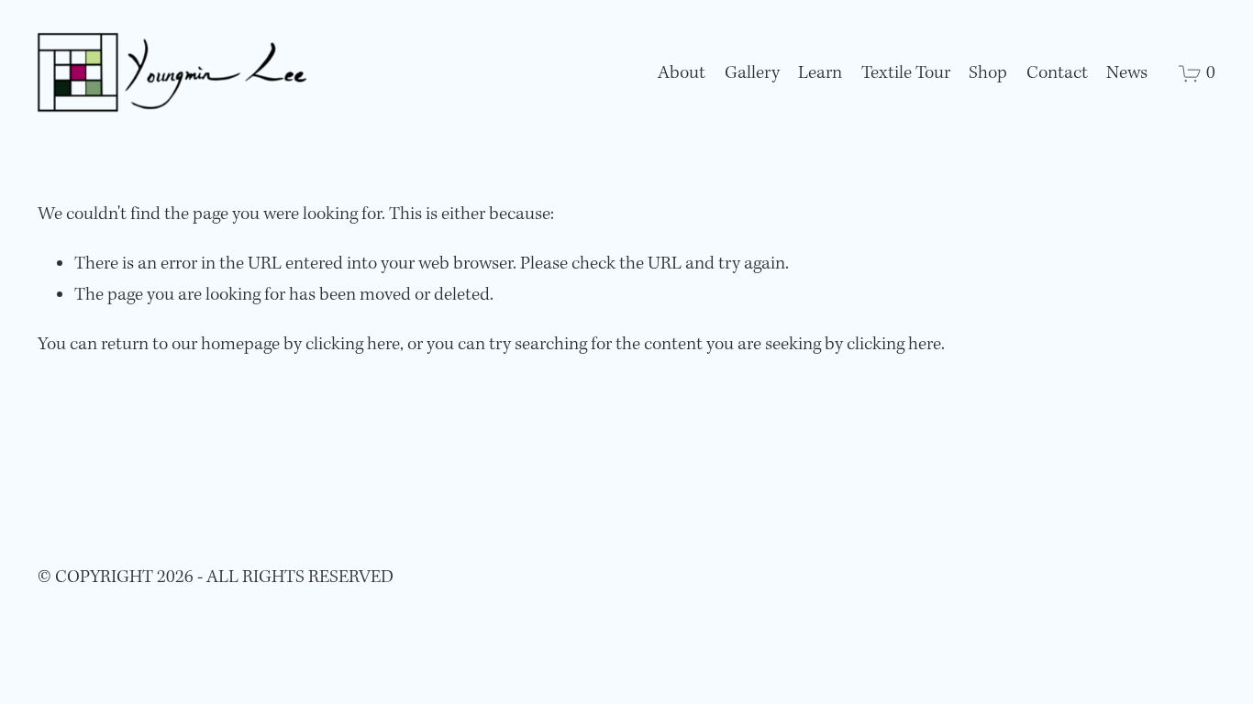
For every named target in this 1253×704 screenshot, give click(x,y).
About (681, 73)
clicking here (352, 345)
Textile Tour (905, 73)
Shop (988, 73)
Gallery (752, 73)
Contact (1057, 73)
